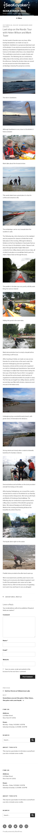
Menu (20, 18)
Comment (6, 615)
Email (5, 650)
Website (6, 659)
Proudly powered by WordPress (12, 831)
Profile (19, 597)
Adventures (10, 597)
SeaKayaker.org (14, 11)
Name (5, 640)
